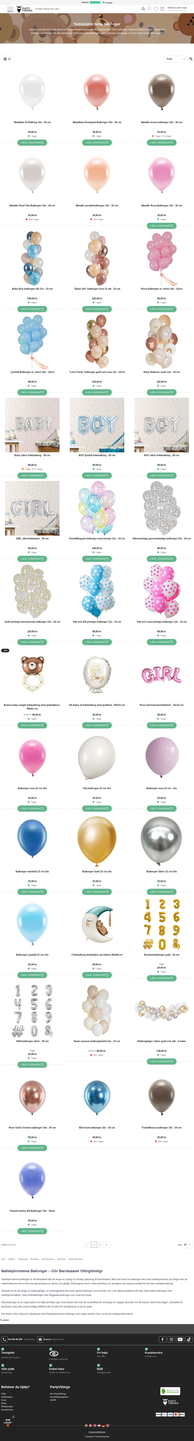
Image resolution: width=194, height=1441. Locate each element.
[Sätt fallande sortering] (191, 59)
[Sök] (143, 9)
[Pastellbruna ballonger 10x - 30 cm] (161, 1097)
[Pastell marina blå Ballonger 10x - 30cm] (32, 1180)
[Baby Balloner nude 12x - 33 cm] (161, 341)
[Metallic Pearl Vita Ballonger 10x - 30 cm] (32, 175)
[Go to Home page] (24, 9)
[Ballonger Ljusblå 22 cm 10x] (32, 924)
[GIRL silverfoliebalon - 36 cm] (32, 508)
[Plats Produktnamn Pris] (176, 59)
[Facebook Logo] (162, 1339)
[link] (87, 1245)
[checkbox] (5, 59)
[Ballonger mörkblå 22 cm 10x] (32, 841)
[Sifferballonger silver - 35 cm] (32, 1011)
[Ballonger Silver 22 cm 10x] (161, 841)
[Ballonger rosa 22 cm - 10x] (161, 758)
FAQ (3, 1393)
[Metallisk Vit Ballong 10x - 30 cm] (32, 92)
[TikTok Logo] (189, 1339)
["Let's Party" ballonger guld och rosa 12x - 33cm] (97, 341)
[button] (8, 1422)
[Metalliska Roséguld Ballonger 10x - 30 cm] (97, 92)
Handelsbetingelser (59, 1397)
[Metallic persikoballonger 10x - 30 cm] (97, 175)
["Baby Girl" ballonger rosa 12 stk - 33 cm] (97, 258)
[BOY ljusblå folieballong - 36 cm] (97, 425)
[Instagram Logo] (171, 1339)
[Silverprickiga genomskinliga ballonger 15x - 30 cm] (161, 508)
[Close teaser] (13, 1416)
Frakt (3, 1400)
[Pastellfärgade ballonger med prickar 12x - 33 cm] (97, 508)
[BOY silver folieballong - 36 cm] (161, 425)
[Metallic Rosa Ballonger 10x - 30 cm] (161, 175)
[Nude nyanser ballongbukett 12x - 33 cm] (97, 1011)
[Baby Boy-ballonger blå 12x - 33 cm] (32, 258)
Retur (4, 1403)
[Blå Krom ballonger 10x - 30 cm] (97, 1097)
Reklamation (7, 1406)
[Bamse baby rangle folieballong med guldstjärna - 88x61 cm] (32, 674)
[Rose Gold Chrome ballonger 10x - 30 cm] (32, 1097)
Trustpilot (4, 1320)
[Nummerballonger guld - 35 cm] (161, 924)
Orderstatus (7, 1397)
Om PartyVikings (58, 1393)
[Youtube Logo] (180, 1339)
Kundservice (7, 1409)
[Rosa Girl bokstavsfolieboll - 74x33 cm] (161, 674)
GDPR (53, 1400)
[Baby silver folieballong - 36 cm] (32, 425)
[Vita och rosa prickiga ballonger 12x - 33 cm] (161, 591)
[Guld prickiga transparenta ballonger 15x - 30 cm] (32, 591)
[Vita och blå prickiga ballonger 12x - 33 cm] (97, 591)
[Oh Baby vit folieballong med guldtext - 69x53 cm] (97, 674)
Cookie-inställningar (97, 1432)
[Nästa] (106, 1245)
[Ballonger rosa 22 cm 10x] (32, 758)
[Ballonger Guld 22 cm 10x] (97, 841)
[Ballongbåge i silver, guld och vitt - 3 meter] (161, 1011)
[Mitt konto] (150, 8)
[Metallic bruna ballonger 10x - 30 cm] (161, 92)
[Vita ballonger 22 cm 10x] (97, 758)
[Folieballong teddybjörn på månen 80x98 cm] (97, 924)
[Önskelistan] (156, 9)
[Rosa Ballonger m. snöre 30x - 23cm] (161, 258)
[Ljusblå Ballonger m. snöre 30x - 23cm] (32, 341)
